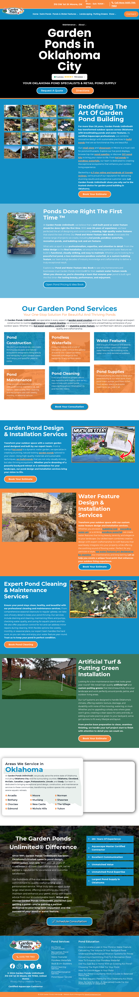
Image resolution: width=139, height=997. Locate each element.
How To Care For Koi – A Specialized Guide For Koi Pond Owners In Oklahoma (103, 983)
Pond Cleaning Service (58, 968)
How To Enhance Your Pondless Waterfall (99, 960)
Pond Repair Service (61, 977)
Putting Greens (100, 14)
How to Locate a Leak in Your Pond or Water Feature (104, 947)
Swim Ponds (45, 14)
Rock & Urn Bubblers (61, 963)
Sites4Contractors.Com (93, 994)
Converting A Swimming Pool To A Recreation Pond (104, 957)
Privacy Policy (17, 981)
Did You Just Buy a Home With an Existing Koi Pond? (105, 964)
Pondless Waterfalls (61, 960)
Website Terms (33, 981)
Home (35, 14)
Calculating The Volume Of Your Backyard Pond (102, 950)
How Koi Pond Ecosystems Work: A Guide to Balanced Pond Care (105, 975)
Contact (131, 14)
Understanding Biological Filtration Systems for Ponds (105, 954)
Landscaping (85, 14)
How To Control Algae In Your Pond (96, 970)
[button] (110, 839)
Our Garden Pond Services (69, 308)
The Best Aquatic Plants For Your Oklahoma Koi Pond (105, 979)
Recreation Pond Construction (59, 953)
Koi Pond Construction (58, 948)
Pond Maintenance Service (60, 973)
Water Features (59, 957)
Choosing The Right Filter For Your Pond (98, 967)
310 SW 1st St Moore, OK (68, 4)
